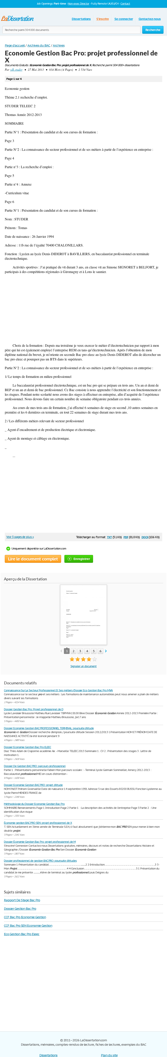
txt (109, 536)
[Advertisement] (83, 308)
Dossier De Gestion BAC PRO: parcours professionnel (34, 766)
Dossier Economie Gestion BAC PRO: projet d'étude (33, 785)
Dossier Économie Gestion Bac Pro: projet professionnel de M (40, 842)
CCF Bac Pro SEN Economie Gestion (28, 925)
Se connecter (123, 19)
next (106, 651)
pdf (126, 536)
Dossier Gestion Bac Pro (20, 908)
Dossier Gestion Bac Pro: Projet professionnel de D (33, 709)
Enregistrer (81, 559)
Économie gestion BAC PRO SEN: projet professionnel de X (38, 823)
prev (61, 651)
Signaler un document (83, 666)
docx (145, 536)
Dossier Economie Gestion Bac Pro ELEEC (27, 747)
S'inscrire (102, 19)
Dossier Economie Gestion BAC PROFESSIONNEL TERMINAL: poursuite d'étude (49, 728)
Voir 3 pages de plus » (20, 537)
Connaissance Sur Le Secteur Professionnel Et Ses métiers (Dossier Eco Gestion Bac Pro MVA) (58, 690)
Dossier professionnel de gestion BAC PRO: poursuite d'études (40, 861)
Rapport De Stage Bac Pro (22, 900)
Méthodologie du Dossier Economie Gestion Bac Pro (34, 804)
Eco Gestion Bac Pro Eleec (21, 934)
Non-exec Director (78, 3)
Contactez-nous (150, 19)
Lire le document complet (33, 559)
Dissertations (81, 19)
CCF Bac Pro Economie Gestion (25, 917)
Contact (125, 3)
